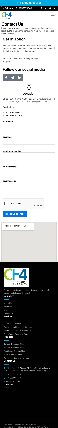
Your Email (8, 137)
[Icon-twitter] (45, 8)
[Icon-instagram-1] (49, 8)
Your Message (9, 181)
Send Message (14, 214)
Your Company (9, 166)
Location (29, 93)
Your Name (8, 121)
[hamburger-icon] (53, 16)
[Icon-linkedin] (54, 8)
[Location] (29, 87)
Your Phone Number (12, 151)
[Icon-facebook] (41, 8)
